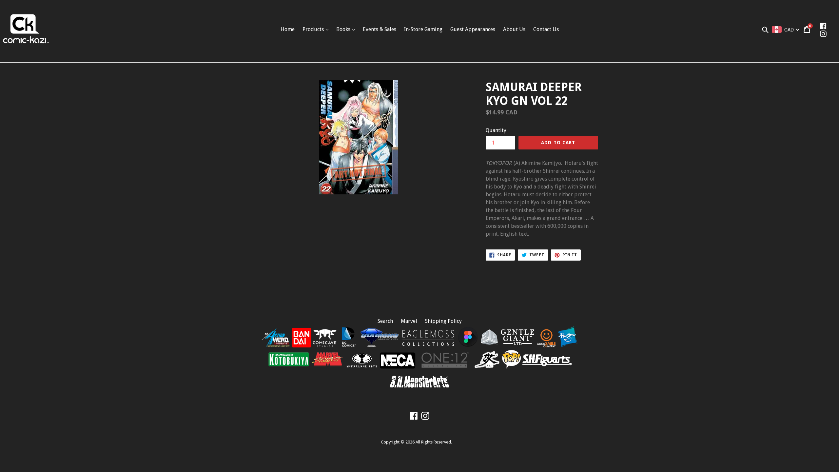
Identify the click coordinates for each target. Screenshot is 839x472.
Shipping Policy (443, 321)
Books (344, 29)
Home (288, 29)
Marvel (409, 321)
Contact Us (546, 29)
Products (313, 29)
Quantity (496, 130)
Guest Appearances (472, 29)
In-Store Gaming (423, 29)
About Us (514, 29)
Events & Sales (379, 29)
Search (385, 321)
